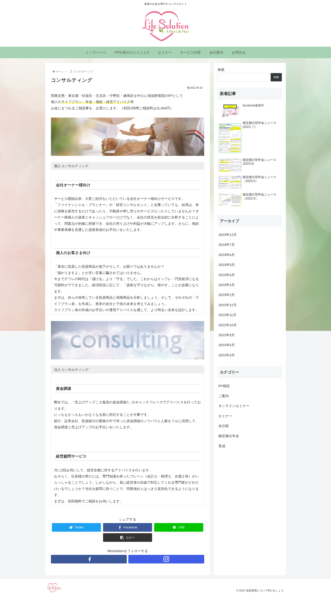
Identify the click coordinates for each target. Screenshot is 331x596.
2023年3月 (226, 285)
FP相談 (224, 386)
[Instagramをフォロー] (166, 559)
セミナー (225, 416)
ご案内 (223, 396)
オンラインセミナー (233, 406)
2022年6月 (226, 345)
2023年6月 (226, 255)
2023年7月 (226, 245)
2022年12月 (227, 305)
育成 (221, 446)
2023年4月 (226, 275)
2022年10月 (227, 325)
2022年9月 (226, 335)
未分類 (223, 426)
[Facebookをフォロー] (89, 559)
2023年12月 (227, 235)
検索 (221, 70)
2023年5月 (226, 265)
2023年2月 (226, 295)
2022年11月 (227, 315)
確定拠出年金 (228, 436)
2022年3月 (226, 355)
